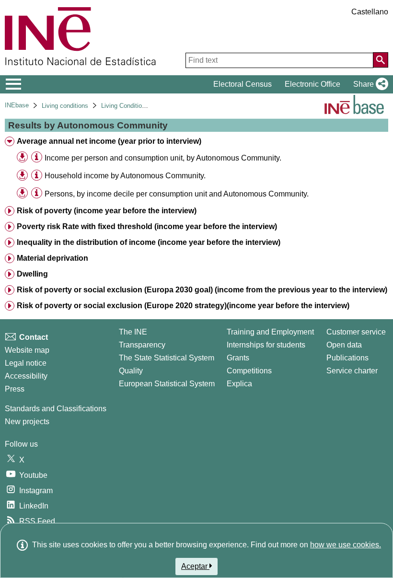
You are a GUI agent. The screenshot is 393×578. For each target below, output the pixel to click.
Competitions (249, 371)
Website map (27, 350)
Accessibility (26, 376)
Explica (239, 384)
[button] (368, 84)
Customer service (356, 332)
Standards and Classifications (55, 409)
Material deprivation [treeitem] (52, 258)
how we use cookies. (345, 545)
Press (14, 389)
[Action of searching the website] (380, 60)
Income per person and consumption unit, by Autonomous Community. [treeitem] (163, 158)
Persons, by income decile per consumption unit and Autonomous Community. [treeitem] (177, 194)
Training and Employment (270, 332)
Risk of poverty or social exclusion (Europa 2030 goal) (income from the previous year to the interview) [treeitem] (202, 290)
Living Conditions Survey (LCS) (144, 105)
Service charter (352, 371)
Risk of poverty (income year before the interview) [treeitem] (106, 211)
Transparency (142, 345)
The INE (133, 332)
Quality (131, 371)
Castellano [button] (369, 12)
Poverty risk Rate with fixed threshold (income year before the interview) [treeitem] (147, 226)
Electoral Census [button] (242, 84)
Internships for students (266, 345)
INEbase (17, 105)
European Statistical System (167, 384)
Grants (238, 358)
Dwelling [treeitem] (32, 274)
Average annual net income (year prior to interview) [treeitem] (109, 141)
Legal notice (25, 363)
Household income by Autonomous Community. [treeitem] (125, 176)
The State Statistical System (166, 358)
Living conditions (65, 105)
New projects (27, 421)
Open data (344, 345)
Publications (347, 358)
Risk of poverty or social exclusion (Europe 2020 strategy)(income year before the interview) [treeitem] (183, 305)
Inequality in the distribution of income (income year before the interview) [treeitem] (148, 242)
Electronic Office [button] (312, 84)
